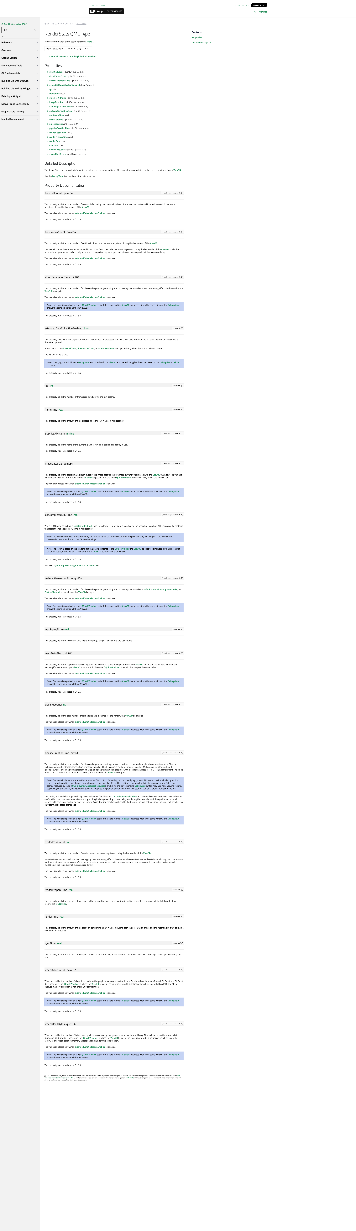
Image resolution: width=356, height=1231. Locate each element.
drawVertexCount (57, 76)
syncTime (53, 145)
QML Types (69, 24)
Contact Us (239, 5)
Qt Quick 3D (57, 24)
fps (51, 89)
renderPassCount (57, 132)
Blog (247, 5)
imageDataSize (56, 102)
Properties (197, 37)
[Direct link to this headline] (63, 65)
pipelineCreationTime (59, 128)
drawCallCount (56, 71)
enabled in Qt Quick (83, 526)
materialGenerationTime (60, 111)
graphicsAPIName (57, 97)
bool (86, 328)
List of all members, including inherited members (73, 56)
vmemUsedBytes (57, 154)
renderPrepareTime (58, 137)
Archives (263, 11)
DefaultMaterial (151, 589)
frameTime (54, 93)
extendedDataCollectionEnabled (64, 85)
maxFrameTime (56, 115)
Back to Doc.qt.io (98, 5)
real (61, 409)
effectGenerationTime (59, 80)
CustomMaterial (52, 592)
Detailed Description (201, 42)
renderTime (54, 141)
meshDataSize (56, 119)
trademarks (130, 1077)
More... (90, 41)
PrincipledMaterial (168, 589)
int (51, 385)
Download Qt (259, 5)
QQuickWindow (88, 305)
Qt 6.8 (46, 24)
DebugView (57, 176)
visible (175, 362)
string (70, 433)
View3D (177, 170)
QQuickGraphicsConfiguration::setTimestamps (75, 565)
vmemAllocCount (57, 149)
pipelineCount (56, 123)
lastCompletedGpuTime (60, 106)
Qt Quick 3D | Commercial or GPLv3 (13, 24)
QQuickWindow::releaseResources (88, 785)
